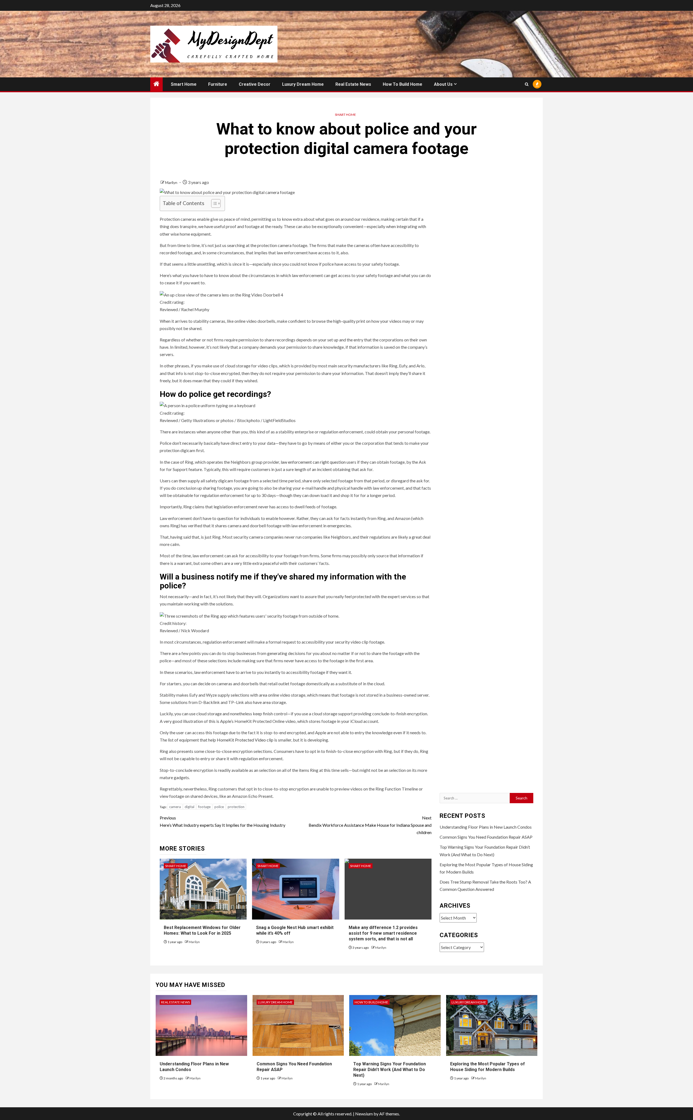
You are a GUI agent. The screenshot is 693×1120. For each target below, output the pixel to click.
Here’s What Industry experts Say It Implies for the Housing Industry (222, 821)
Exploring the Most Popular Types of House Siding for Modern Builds (487, 1066)
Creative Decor (254, 84)
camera (175, 807)
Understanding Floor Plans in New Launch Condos (486, 826)
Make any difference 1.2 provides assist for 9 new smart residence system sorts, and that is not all (383, 933)
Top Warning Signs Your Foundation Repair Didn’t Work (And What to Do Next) (389, 1069)
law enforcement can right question (313, 462)
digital (189, 807)
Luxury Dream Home (303, 84)
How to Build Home (402, 84)
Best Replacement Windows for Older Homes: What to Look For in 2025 (202, 930)
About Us (443, 84)
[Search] (526, 84)
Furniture (217, 84)
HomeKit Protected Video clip (245, 739)
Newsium (364, 1113)
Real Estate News (353, 84)
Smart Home (184, 84)
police (219, 807)
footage (204, 807)
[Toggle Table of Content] (213, 203)
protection (236, 807)
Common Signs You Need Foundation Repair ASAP (486, 836)
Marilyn (171, 182)
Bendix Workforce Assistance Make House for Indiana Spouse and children (370, 825)
